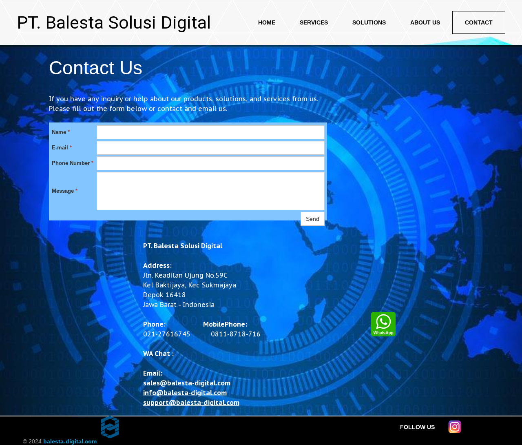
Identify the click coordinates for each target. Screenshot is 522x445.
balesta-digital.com (70, 441)
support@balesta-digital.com (191, 402)
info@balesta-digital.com (185, 393)
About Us (425, 22)
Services (314, 22)
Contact (479, 22)
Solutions (369, 22)
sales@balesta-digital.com (186, 383)
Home (266, 22)
